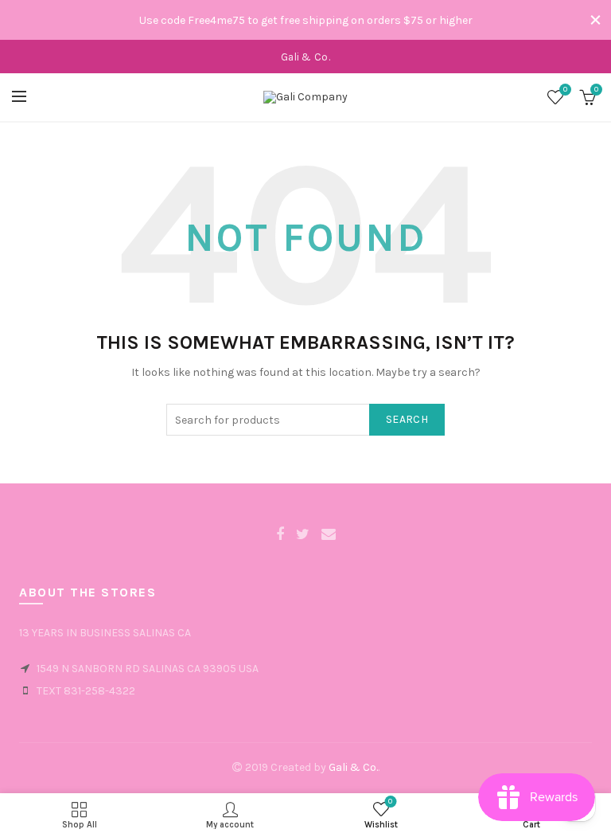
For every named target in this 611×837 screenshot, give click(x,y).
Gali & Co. (353, 767)
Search (407, 419)
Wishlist (565, 89)
